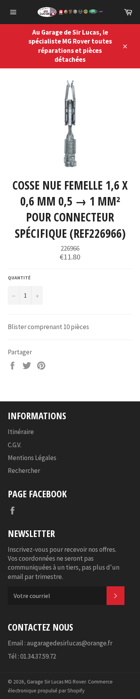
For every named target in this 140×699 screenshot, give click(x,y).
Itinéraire (21, 431)
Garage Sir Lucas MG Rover (56, 681)
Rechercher (24, 470)
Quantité (19, 278)
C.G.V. (14, 445)
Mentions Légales (32, 457)
